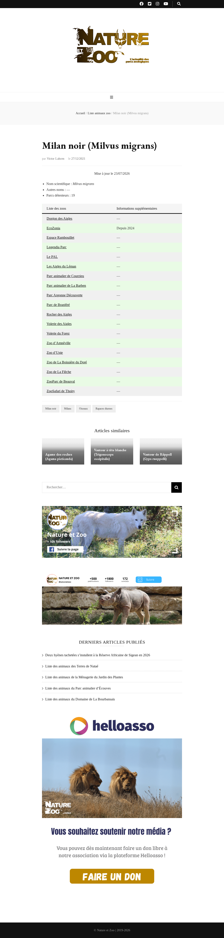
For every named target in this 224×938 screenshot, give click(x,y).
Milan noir (50, 408)
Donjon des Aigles (59, 218)
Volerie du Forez (58, 333)
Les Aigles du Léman (61, 266)
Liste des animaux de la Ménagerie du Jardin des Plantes (84, 677)
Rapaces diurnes (104, 408)
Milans (67, 408)
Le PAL (52, 257)
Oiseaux (83, 408)
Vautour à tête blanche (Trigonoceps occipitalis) (110, 454)
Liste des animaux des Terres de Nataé (71, 666)
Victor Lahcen (55, 158)
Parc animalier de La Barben (66, 285)
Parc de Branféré (58, 305)
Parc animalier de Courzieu (65, 276)
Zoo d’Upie (55, 352)
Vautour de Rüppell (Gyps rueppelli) (157, 456)
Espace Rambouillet (60, 237)
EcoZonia (53, 228)
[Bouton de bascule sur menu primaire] (112, 97)
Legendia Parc (56, 247)
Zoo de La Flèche (59, 372)
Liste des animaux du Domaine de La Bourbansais (80, 699)
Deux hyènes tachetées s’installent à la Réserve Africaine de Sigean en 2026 (97, 655)
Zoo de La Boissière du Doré (67, 362)
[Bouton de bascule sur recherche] (179, 4)
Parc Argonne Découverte (64, 295)
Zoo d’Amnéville (58, 343)
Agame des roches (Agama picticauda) (59, 456)
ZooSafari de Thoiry (61, 391)
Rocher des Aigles (59, 314)
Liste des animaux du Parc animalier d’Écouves (78, 688)
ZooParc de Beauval (61, 381)
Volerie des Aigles (59, 324)
